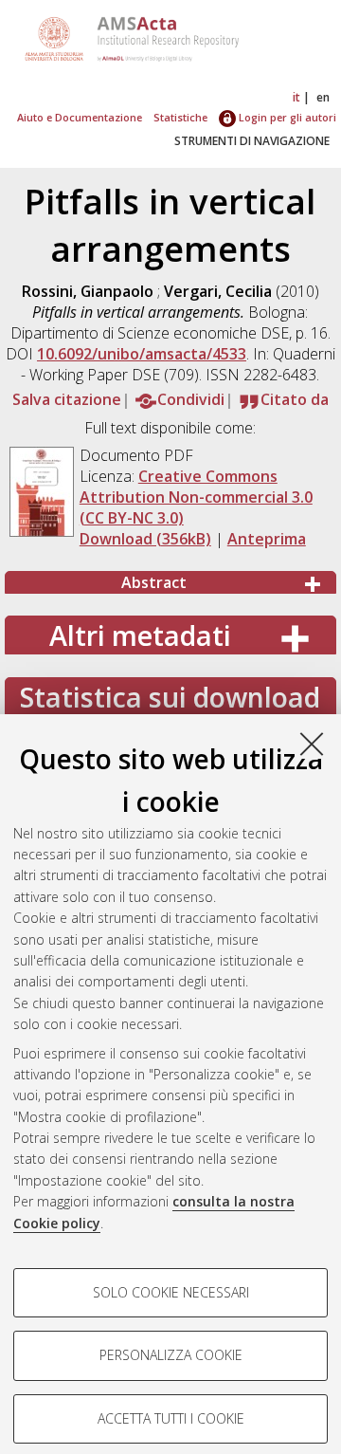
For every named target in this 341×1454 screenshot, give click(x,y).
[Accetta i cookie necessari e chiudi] (311, 743)
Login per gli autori (286, 117)
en (323, 97)
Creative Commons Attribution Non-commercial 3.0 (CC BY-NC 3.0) (196, 497)
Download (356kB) (145, 538)
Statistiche (180, 117)
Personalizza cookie (170, 1355)
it (296, 97)
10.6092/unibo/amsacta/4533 (141, 353)
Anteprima (266, 538)
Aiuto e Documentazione (79, 117)
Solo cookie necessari (171, 1292)
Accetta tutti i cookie (171, 1418)
